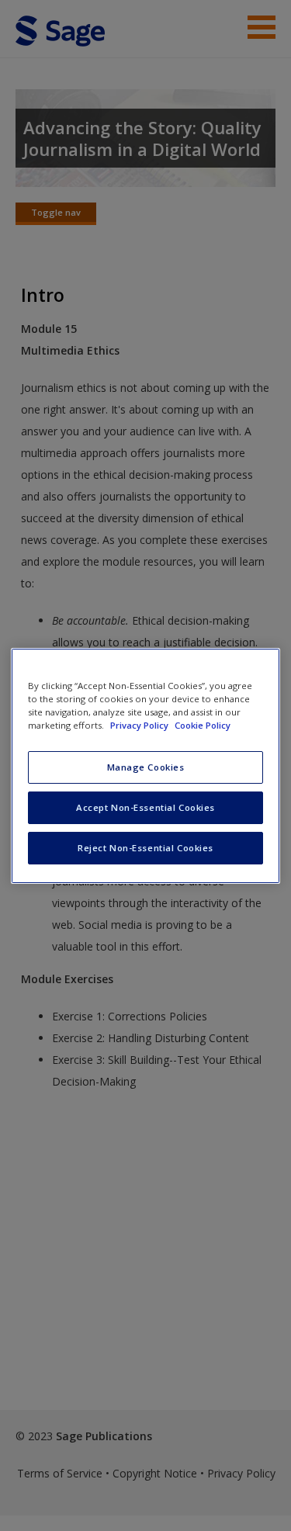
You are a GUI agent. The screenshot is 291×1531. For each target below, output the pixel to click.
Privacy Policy (140, 725)
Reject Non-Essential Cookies (145, 848)
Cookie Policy (202, 725)
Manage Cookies (146, 767)
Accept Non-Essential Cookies (145, 807)
